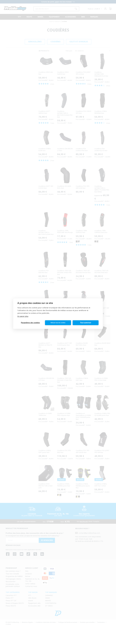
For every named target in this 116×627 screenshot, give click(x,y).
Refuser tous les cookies (58, 322)
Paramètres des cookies (30, 323)
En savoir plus (22, 316)
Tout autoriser (85, 323)
